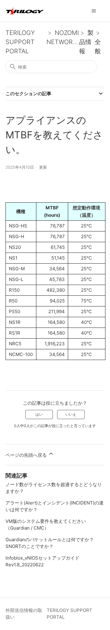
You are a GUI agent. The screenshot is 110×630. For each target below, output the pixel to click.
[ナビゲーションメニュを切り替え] (94, 11)
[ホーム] (25, 11)
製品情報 (86, 42)
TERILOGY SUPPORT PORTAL (20, 42)
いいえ (70, 414)
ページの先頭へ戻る (27, 455)
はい (39, 414)
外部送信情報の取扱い (24, 613)
